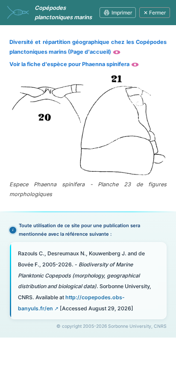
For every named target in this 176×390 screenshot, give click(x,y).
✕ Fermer (155, 12)
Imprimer (121, 12)
